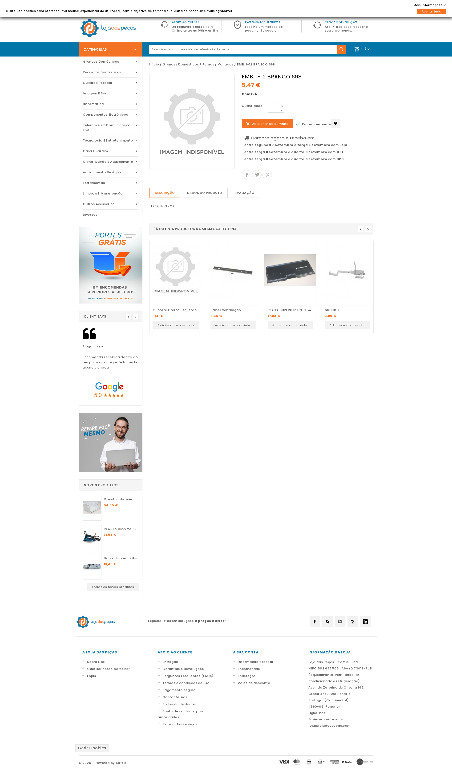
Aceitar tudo (431, 11)
